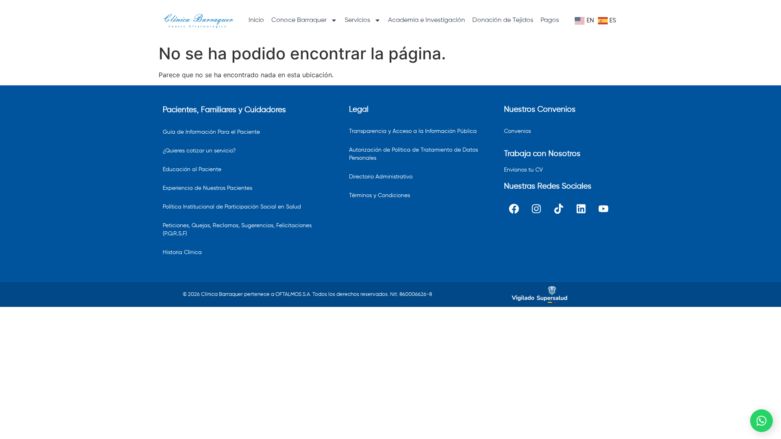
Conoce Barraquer (299, 20)
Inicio (256, 20)
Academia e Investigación (426, 20)
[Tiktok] (559, 209)
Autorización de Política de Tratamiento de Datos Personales (413, 154)
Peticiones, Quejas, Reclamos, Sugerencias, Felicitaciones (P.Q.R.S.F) (237, 230)
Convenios (517, 131)
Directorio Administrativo (380, 177)
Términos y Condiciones (379, 195)
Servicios (357, 20)
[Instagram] (536, 209)
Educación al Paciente (192, 169)
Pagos (550, 20)
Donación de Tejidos (502, 20)
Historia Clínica (182, 252)
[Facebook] (514, 209)
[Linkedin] (581, 209)
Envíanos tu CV (523, 170)
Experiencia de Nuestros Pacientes (207, 188)
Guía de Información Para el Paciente (211, 132)
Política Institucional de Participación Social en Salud (232, 207)
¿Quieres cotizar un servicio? (199, 151)
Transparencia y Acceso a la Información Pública (413, 131)
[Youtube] (603, 209)
